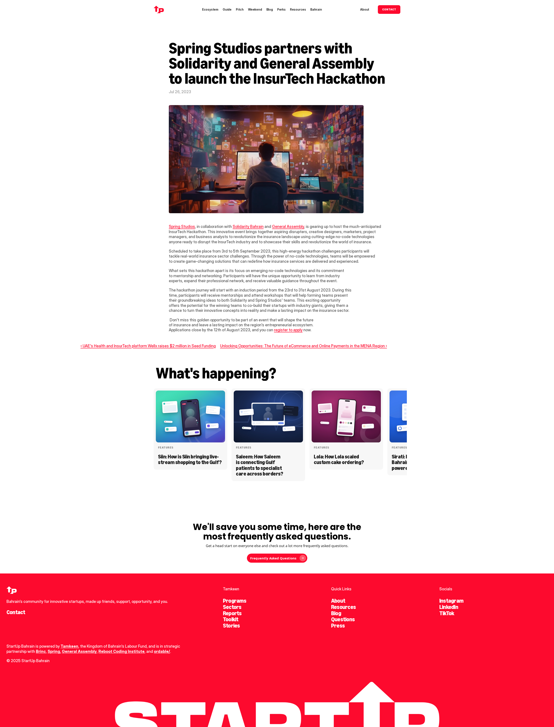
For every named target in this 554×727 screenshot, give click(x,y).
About (338, 600)
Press (338, 625)
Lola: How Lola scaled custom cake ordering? (339, 459)
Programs (234, 600)
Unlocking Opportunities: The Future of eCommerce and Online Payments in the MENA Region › (303, 346)
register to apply (288, 330)
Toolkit (230, 619)
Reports (232, 613)
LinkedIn (448, 607)
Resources (343, 607)
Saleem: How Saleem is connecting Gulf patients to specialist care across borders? (259, 465)
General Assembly (288, 226)
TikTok (446, 613)
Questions (343, 619)
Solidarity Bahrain (248, 226)
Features (165, 447)
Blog (336, 613)
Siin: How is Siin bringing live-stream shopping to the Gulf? (190, 459)
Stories (231, 625)
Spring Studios (182, 226)
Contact (15, 612)
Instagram (451, 600)
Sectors (232, 607)
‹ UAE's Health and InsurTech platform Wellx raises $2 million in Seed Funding (148, 346)
